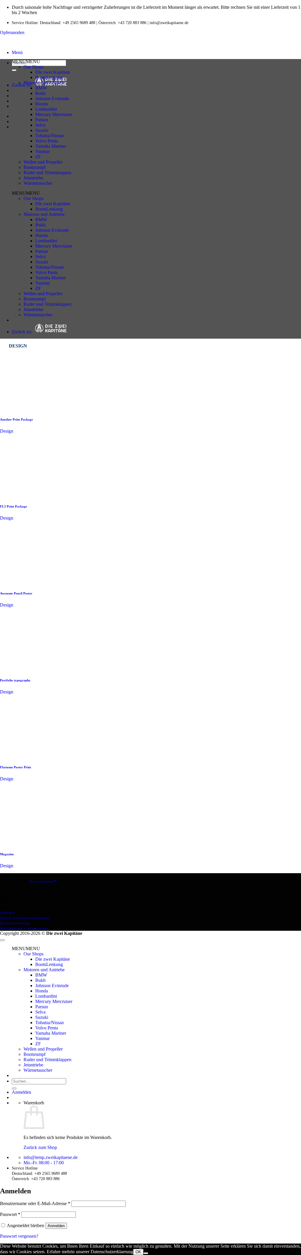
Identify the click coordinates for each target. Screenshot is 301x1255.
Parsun (41, 119)
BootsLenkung (49, 77)
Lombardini (46, 109)
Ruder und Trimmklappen (47, 172)
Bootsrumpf (35, 167)
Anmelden (56, 1226)
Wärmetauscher (38, 183)
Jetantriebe (33, 177)
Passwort (10, 1214)
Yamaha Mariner (50, 146)
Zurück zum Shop (40, 1147)
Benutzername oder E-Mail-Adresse (35, 1203)
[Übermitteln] (14, 70)
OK (138, 1252)
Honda (41, 103)
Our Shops (34, 66)
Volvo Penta (46, 140)
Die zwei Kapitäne (52, 72)
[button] (17, 52)
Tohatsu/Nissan (49, 135)
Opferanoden (12, 32)
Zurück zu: (23, 331)
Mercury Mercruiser (53, 114)
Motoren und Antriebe (44, 82)
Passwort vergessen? (19, 1236)
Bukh (40, 93)
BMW (41, 87)
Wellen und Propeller (43, 161)
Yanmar (42, 151)
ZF (38, 156)
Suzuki (41, 130)
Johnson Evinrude (52, 98)
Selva (40, 124)
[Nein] (145, 1253)
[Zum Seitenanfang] (2, 940)
